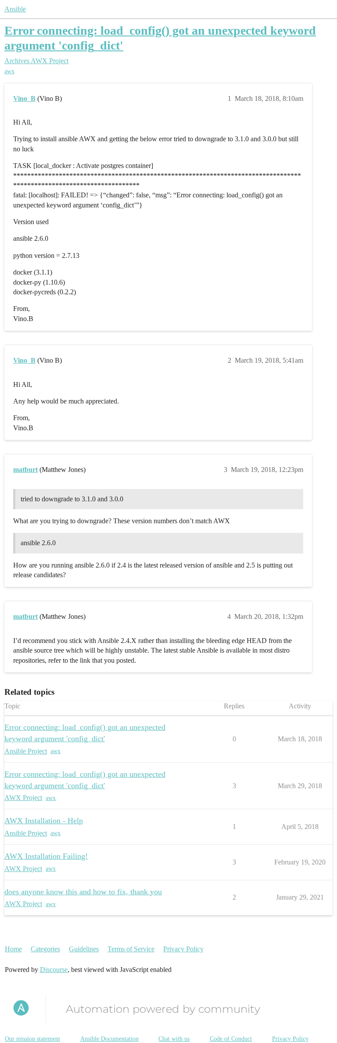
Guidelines (84, 949)
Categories (45, 949)
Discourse (54, 969)
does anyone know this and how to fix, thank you (83, 891)
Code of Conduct (231, 1039)
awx (9, 71)
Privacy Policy (183, 949)
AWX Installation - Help (43, 820)
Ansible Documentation (109, 1039)
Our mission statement (32, 1039)
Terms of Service (131, 949)
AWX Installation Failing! (46, 856)
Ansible (15, 9)
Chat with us (174, 1039)
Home (13, 949)
